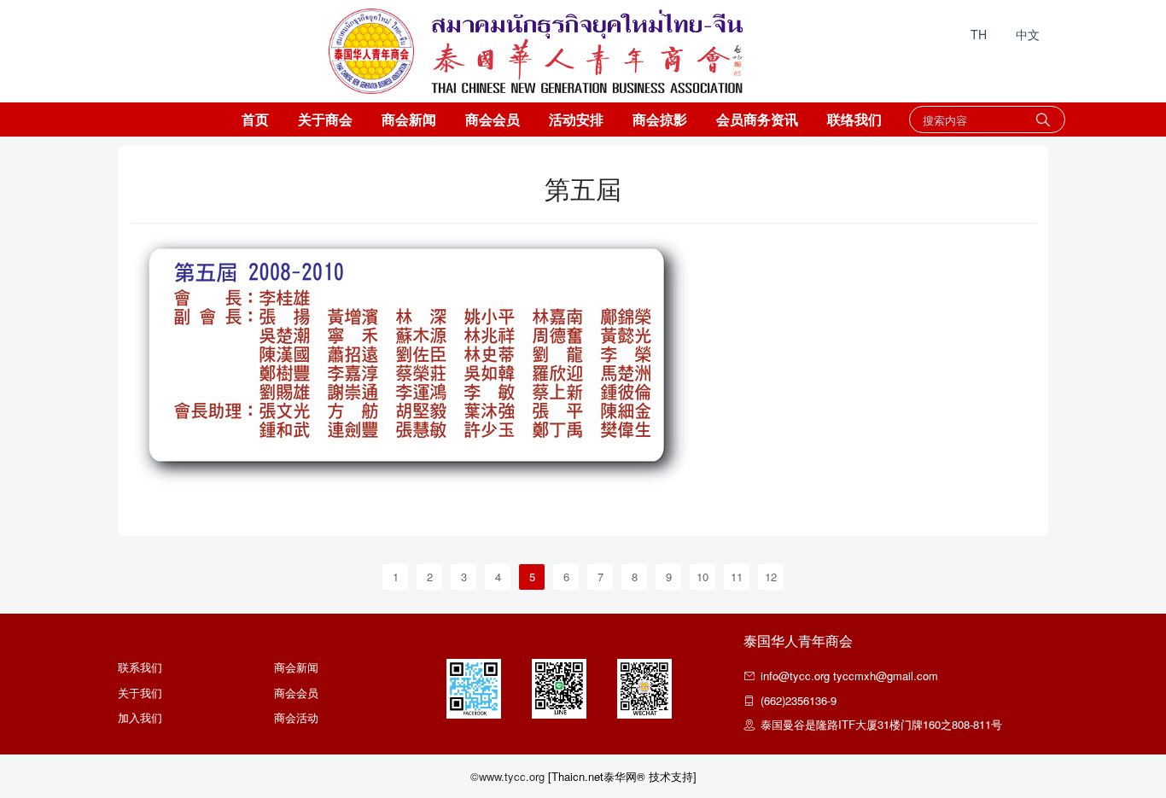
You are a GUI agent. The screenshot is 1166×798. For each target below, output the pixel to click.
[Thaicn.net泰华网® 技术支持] (622, 776)
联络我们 (854, 119)
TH (979, 34)
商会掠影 (660, 119)
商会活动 (296, 717)
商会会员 (492, 119)
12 (771, 576)
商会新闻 (409, 119)
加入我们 (140, 717)
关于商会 (325, 119)
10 (702, 576)
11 (737, 576)
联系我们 (140, 667)
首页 (255, 119)
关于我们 (140, 692)
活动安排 (576, 119)
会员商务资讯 (757, 119)
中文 (1028, 34)
